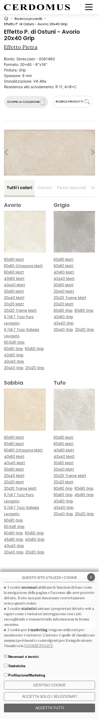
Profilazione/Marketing (26, 675)
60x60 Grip (34, 348)
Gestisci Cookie (49, 685)
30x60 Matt (14, 291)
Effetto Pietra (20, 47)
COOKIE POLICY (38, 646)
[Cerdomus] (37, 7)
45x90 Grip (13, 539)
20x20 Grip (34, 368)
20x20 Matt (14, 304)
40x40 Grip (14, 361)
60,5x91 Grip (14, 342)
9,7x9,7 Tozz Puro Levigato (19, 320)
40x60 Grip (13, 355)
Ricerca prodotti (28, 18)
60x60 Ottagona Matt (23, 266)
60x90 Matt (14, 259)
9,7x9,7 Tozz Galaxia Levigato (21, 333)
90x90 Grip (13, 520)
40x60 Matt (14, 278)
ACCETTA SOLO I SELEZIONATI (49, 696)
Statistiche (16, 666)
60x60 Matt (14, 272)
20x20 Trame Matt (20, 310)
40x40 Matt (14, 285)
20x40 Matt (14, 297)
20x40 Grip (13, 368)
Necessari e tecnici (23, 657)
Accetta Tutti (49, 708)
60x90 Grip (13, 348)
